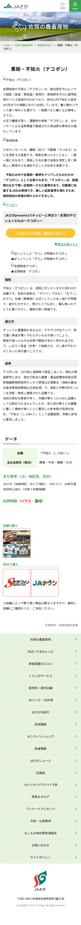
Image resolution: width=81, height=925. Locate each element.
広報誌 (40, 773)
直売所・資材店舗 (40, 688)
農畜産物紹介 (45, 45)
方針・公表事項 (40, 821)
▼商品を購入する (66, 244)
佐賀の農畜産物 (24, 45)
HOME (6, 45)
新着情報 (40, 748)
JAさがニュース (40, 761)
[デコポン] (10, 205)
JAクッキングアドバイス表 (40, 785)
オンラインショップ (40, 736)
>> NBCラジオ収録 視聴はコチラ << (40, 233)
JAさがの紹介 (40, 712)
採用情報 (40, 724)
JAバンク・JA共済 (40, 700)
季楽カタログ (40, 797)
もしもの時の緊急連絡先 (40, 833)
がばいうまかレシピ (40, 651)
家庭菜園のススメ (40, 664)
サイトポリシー (40, 857)
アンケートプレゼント (40, 809)
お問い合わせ (40, 845)
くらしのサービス (40, 676)
